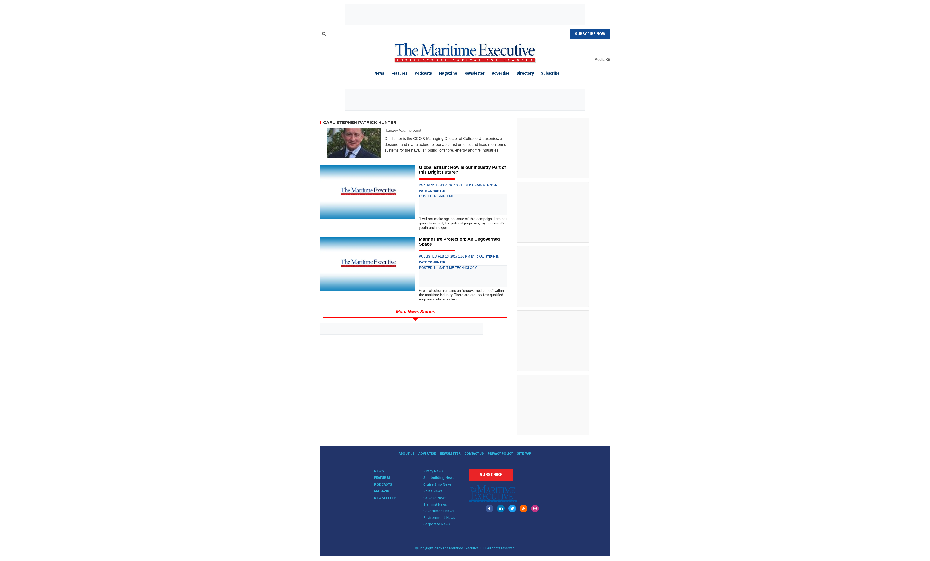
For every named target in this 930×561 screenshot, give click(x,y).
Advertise (500, 73)
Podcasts (423, 73)
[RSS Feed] (523, 508)
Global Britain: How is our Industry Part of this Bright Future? (462, 170)
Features (399, 73)
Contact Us (474, 454)
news (379, 73)
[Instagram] (535, 508)
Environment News (439, 517)
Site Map (524, 454)
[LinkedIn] (501, 508)
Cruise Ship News (437, 484)
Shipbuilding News (438, 478)
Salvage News (434, 498)
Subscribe (550, 73)
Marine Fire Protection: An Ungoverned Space (459, 241)
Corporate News (436, 524)
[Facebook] (489, 508)
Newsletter (474, 73)
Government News (438, 511)
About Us (407, 454)
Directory (525, 73)
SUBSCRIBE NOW (590, 33)
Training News (435, 504)
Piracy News (433, 471)
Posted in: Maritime (436, 196)
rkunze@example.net (403, 130)
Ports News (432, 491)
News (379, 471)
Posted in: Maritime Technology (448, 267)
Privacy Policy (500, 454)
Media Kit (602, 59)
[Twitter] (512, 508)
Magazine (448, 73)
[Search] (324, 34)
